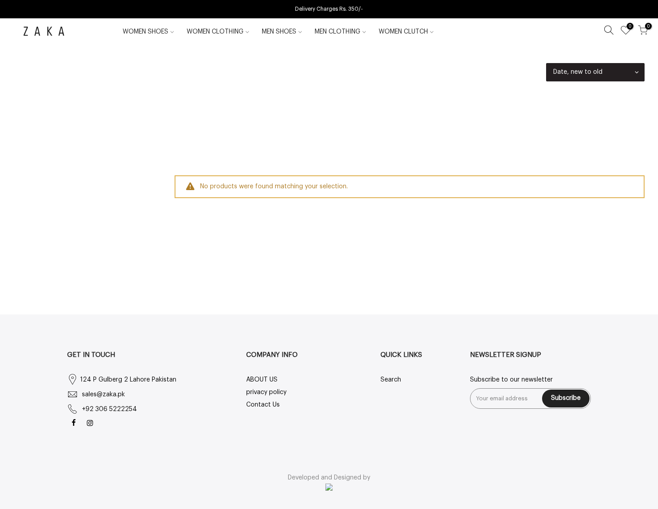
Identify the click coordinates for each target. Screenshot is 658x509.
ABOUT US (262, 380)
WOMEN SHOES (145, 32)
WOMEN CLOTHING (215, 32)
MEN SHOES (279, 32)
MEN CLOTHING (337, 32)
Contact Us (263, 405)
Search (390, 380)
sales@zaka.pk (103, 394)
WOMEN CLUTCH (403, 32)
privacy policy (266, 392)
